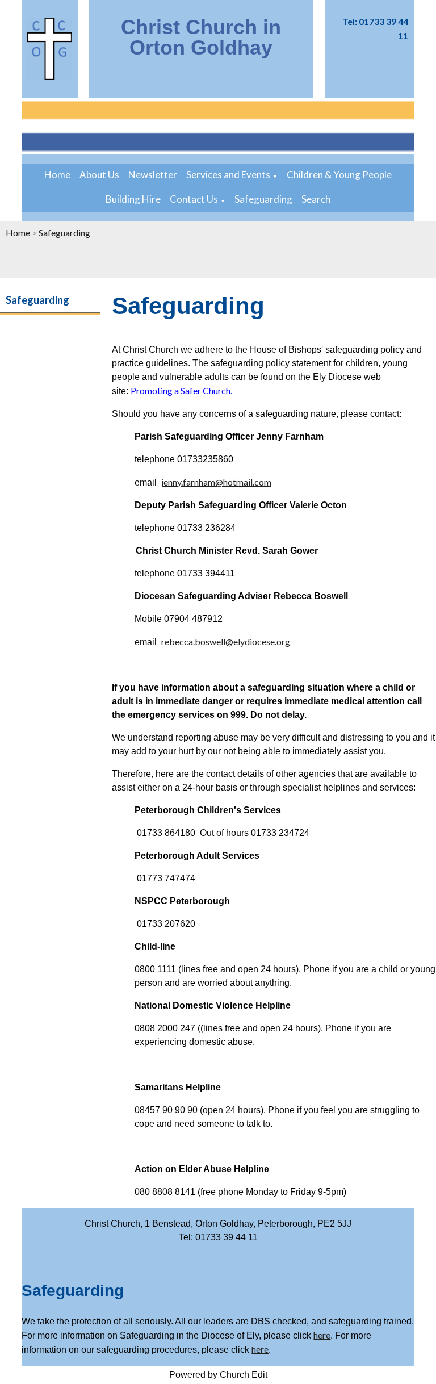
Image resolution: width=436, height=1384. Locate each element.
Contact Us (194, 199)
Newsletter (152, 175)
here (321, 1334)
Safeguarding (263, 199)
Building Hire (133, 199)
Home (57, 175)
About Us (99, 175)
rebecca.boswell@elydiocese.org (225, 641)
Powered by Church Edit (218, 1374)
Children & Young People (339, 175)
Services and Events (228, 175)
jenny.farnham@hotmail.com (216, 481)
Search (315, 199)
